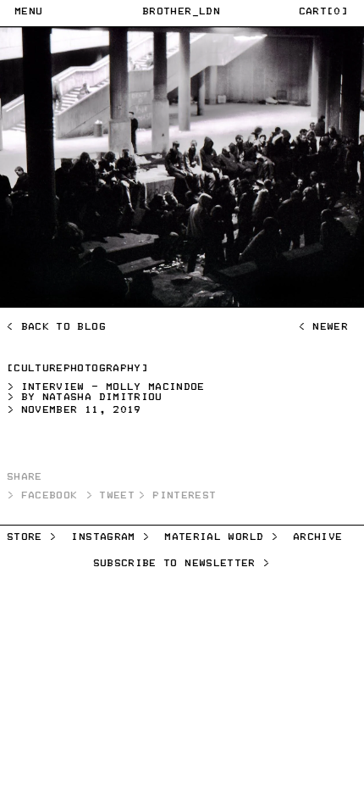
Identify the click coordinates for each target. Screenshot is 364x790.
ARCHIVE (318, 538)
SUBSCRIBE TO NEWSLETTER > (182, 564)
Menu (29, 12)
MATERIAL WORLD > (222, 538)
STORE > (32, 538)
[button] (324, 13)
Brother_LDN (182, 12)
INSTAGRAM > (111, 538)
